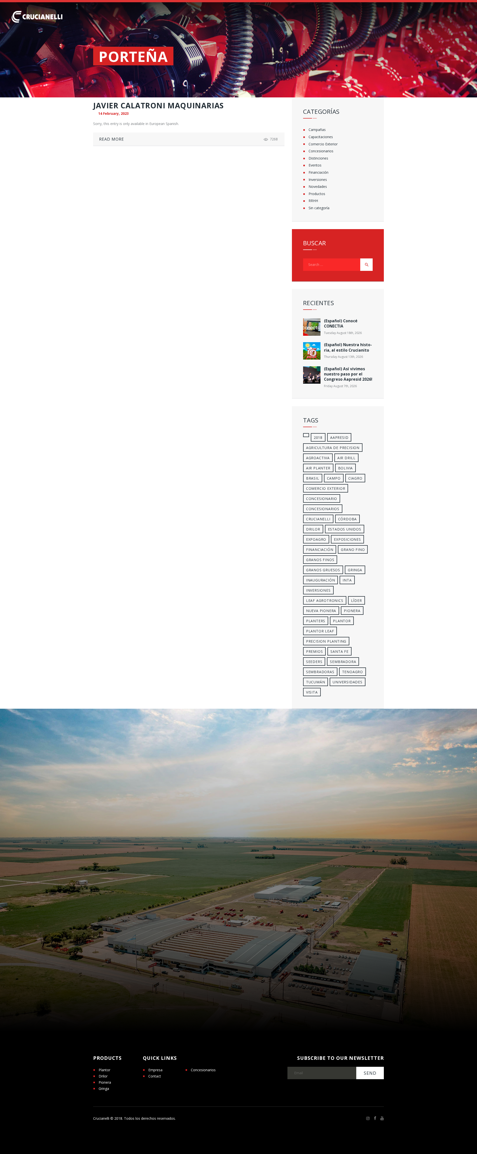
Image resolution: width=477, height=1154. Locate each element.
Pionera (105, 1082)
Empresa (155, 1070)
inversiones (318, 590)
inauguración (320, 580)
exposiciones (347, 539)
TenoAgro (352, 671)
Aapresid (339, 437)
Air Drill (346, 457)
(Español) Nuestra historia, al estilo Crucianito (348, 347)
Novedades (318, 186)
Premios (314, 651)
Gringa (104, 1088)
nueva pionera (321, 610)
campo (334, 478)
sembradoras (320, 671)
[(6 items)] (306, 435)
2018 (318, 437)
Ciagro (355, 478)
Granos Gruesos (323, 570)
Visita (312, 692)
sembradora (343, 661)
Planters (315, 620)
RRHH (313, 200)
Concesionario (321, 498)
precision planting (326, 641)
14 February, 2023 (113, 113)
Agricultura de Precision (332, 447)
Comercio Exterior (323, 144)
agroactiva (318, 457)
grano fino (353, 549)
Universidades (347, 682)
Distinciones (318, 158)
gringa (355, 570)
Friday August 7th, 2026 (340, 386)
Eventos (315, 165)
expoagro (316, 539)
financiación (319, 549)
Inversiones (318, 179)
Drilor (313, 529)
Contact (154, 1076)
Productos (317, 193)
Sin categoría (319, 208)
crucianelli (318, 519)
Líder (356, 600)
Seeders (314, 661)
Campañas (317, 129)
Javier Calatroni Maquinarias (158, 105)
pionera (352, 610)
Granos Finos (320, 559)
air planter (318, 468)
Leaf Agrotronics (324, 600)
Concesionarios (321, 151)
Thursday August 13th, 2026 (343, 357)
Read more (111, 139)
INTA (347, 580)
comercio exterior (325, 488)
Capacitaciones (321, 136)
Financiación (318, 172)
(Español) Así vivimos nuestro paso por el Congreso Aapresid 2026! (348, 374)
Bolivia (345, 468)
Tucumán (315, 682)
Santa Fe (339, 651)
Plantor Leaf (320, 631)
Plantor (342, 620)
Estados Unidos (344, 529)
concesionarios (322, 508)
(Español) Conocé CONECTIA (341, 323)
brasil (312, 478)
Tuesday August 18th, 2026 (343, 333)
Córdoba (347, 519)
